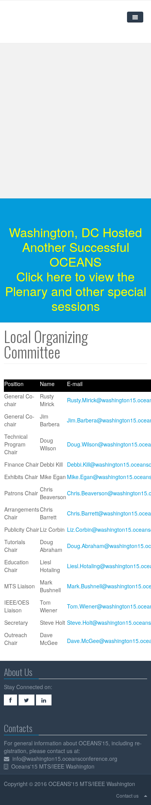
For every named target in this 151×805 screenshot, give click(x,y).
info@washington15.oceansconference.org (64, 758)
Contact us (127, 795)
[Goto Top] (145, 795)
